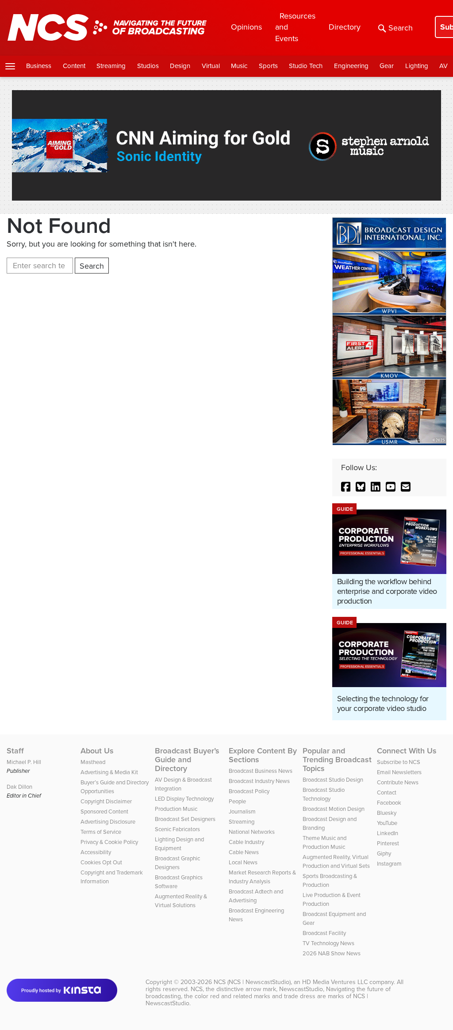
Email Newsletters (399, 772)
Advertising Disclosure (108, 821)
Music (239, 66)
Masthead (93, 762)
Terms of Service (101, 832)
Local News (243, 862)
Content (74, 66)
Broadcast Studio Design (333, 779)
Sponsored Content (104, 811)
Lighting (416, 66)
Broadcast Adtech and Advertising (256, 896)
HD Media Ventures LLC (335, 982)
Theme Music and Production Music (324, 842)
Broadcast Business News (260, 771)
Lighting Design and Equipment (179, 843)
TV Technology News (328, 943)
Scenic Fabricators (177, 829)
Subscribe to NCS (398, 762)
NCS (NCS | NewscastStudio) (252, 982)
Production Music (176, 809)
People (237, 801)
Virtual (211, 66)
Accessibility (96, 852)
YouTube (387, 823)
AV (443, 66)
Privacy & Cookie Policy (109, 842)
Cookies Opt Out (101, 862)
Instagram (389, 863)
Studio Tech (305, 66)
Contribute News (397, 782)
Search (400, 28)
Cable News (244, 852)
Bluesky (386, 813)
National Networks (252, 832)
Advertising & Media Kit (109, 772)
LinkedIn (387, 833)
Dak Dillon (19, 787)
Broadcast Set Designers (185, 819)
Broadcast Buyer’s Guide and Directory (187, 759)
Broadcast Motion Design (334, 809)
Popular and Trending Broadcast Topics (337, 759)
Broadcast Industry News (259, 781)
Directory (345, 27)
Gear (387, 66)
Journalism (242, 811)
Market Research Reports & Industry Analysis (262, 877)
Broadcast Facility (324, 933)
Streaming (111, 66)
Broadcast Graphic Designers (177, 862)
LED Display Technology (184, 798)
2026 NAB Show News (332, 953)
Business (38, 66)
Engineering (351, 66)
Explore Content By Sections (263, 755)
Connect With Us (407, 750)
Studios (148, 66)
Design (180, 66)
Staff (15, 750)
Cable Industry (246, 842)
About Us (97, 750)
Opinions (246, 27)
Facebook (389, 802)
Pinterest (388, 843)
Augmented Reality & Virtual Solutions (181, 900)
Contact (386, 792)
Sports (268, 66)
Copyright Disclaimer (106, 801)
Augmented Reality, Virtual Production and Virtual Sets (336, 861)
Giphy (384, 853)
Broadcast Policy (249, 791)
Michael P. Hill (24, 762)
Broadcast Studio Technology (324, 794)
